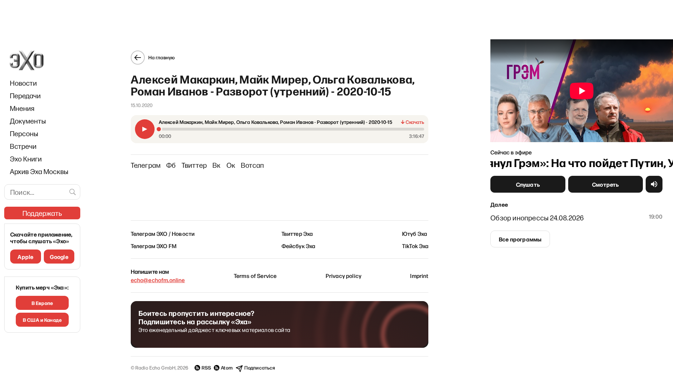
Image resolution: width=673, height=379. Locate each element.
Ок (230, 164)
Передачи (25, 95)
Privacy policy (343, 275)
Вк (216, 164)
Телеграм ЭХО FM (154, 246)
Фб (171, 164)
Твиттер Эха (297, 233)
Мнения (22, 108)
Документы (28, 120)
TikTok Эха (415, 246)
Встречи (23, 146)
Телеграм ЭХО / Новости (163, 233)
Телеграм (146, 164)
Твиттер (194, 164)
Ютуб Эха (414, 233)
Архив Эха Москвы (39, 171)
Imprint (419, 275)
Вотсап (252, 164)
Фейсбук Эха (298, 246)
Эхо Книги (26, 158)
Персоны (24, 133)
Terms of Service (255, 275)
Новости (23, 82)
